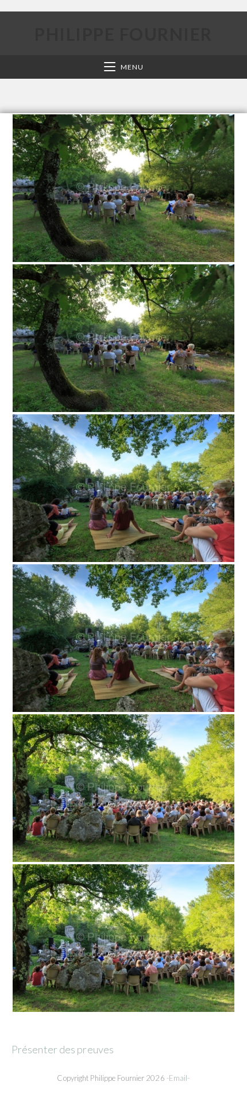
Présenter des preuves (62, 1049)
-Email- (178, 1078)
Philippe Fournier (123, 34)
